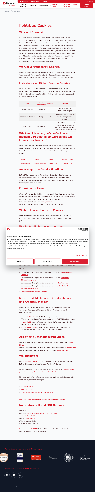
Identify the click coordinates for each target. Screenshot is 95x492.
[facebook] (7, 475)
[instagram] (20, 475)
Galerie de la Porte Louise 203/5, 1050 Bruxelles (43, 413)
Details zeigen (79, 255)
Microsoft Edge (67, 163)
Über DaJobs (24, 1)
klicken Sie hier (62, 350)
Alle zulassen (74, 261)
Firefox (22, 159)
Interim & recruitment (23, 5)
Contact (44, 1)
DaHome (33, 5)
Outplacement (43, 5)
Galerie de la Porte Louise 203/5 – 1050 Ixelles (37, 392)
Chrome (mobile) (40, 163)
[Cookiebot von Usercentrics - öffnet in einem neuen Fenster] (80, 229)
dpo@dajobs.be (47, 202)
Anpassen (46, 261)
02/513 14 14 (30, 416)
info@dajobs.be (29, 418)
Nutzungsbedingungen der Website (34, 291)
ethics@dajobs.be (27, 387)
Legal (16, 486)
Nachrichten (35, 1)
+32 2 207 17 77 (27, 389)
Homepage (7, 11)
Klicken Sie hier (26, 327)
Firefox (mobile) (25, 163)
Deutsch (89, 1)
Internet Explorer (68, 159)
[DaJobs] (9, 4)
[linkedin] (13, 475)
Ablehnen (20, 261)
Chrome (36, 159)
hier (25, 221)
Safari (51, 159)
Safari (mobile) (54, 163)
